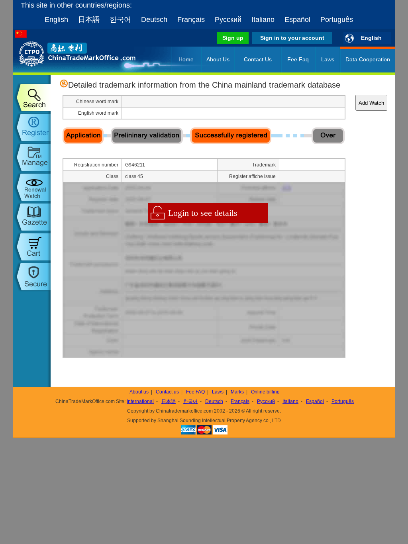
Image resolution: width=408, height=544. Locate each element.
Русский (228, 19)
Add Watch (371, 103)
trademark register (32, 127)
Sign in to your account (292, 38)
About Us (218, 59)
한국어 (120, 19)
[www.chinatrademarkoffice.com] (66, 71)
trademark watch (32, 187)
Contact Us (258, 59)
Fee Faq (298, 59)
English (56, 19)
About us (139, 392)
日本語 (89, 19)
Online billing (265, 392)
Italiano (263, 19)
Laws (327, 59)
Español (297, 19)
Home (186, 59)
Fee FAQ (195, 392)
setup (32, 277)
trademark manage (32, 157)
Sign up (232, 38)
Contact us (167, 392)
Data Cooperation (367, 59)
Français (191, 19)
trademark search (32, 97)
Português (336, 19)
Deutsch (154, 19)
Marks (237, 392)
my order (32, 247)
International (140, 401)
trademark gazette (32, 217)
